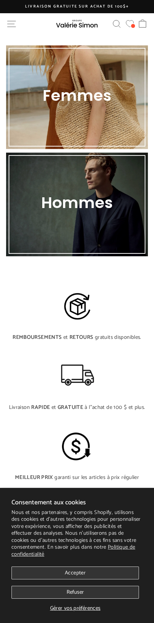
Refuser (75, 592)
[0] (130, 23)
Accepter (75, 572)
